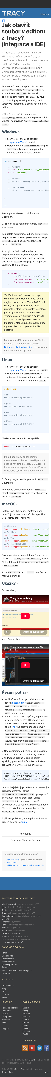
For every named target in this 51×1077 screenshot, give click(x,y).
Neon (13, 931)
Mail (11, 927)
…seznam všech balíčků (12, 942)
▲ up (46, 1072)
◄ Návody (25, 833)
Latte (18, 907)
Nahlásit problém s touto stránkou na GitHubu (25, 865)
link (13, 727)
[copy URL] (20, 132)
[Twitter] (39, 1048)
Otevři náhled (11, 862)
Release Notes (8, 961)
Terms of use (7, 1072)
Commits (6, 973)
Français (26, 1019)
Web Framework (20, 904)
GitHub (5, 1014)
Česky (25, 1011)
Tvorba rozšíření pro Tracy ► (25, 840)
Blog (4, 988)
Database (12, 922)
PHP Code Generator (11, 933)
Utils (16, 939)
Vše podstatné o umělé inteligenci (16, 970)
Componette (7, 1016)
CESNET (33, 1060)
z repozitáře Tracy (16, 142)
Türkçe (25, 1028)
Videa (4, 997)
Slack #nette (7, 956)
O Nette (5, 994)
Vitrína (4, 1022)
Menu (43, 14)
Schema (15, 936)
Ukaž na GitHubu (13, 860)
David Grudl (20, 1069)
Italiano (25, 1022)
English (25, 1008)
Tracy (18, 913)
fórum (24, 822)
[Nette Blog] (25, 1048)
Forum (4, 953)
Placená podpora (9, 964)
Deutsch (26, 1014)
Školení (5, 967)
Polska (25, 1025)
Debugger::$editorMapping (18, 347)
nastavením (18, 702)
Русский (26, 1031)
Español (26, 1016)
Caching (5, 919)
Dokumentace (8, 985)
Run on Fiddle (46, 525)
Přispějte (6, 1029)
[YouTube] (32, 1048)
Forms (18, 925)
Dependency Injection (21, 916)
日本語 (25, 1034)
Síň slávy (6, 1019)
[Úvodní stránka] (13, 13)
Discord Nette (8, 959)
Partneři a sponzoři (10, 1008)
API (3, 991)
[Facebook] (46, 1048)
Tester (18, 910)
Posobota (6, 1011)
